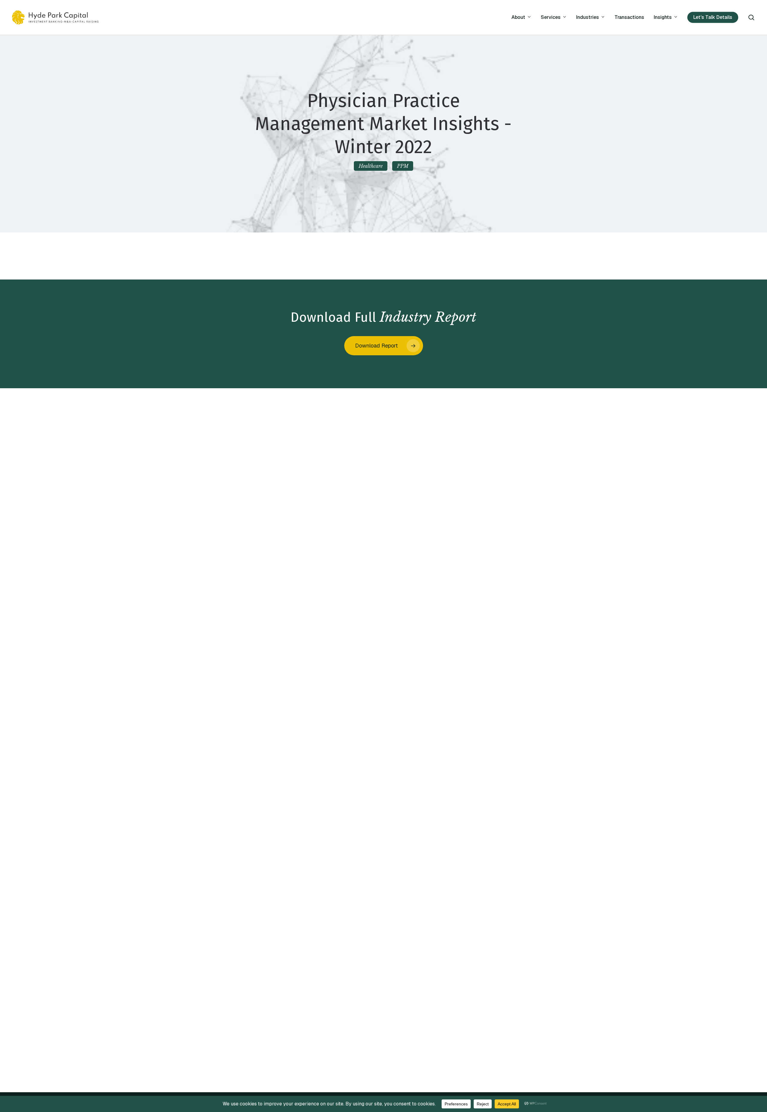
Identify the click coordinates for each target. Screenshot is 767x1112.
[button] (383, 345)
